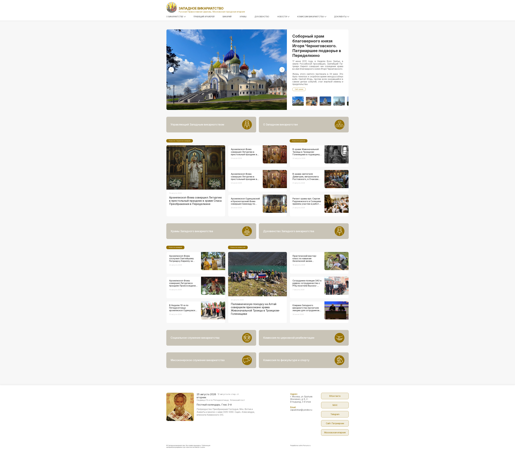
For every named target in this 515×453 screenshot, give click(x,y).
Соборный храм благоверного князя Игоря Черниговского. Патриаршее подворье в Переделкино (316, 46)
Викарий (227, 16)
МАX (334, 405)
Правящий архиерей (204, 16)
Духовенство (262, 16)
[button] (171, 69)
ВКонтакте (335, 396)
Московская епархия (335, 432)
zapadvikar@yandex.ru (301, 409)
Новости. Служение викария (179, 141)
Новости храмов (298, 141)
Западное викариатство (201, 8)
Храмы (243, 16)
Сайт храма (299, 89)
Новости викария (175, 247)
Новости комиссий (237, 247)
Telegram (334, 414)
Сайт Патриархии (335, 423)
